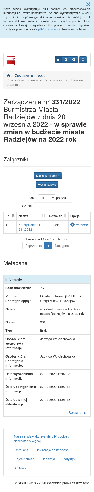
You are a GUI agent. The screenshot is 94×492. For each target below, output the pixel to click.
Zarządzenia (24, 75)
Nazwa (23, 216)
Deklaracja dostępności (52, 450)
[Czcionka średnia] (66, 59)
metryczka (82, 225)
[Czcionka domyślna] (58, 59)
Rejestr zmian (79, 412)
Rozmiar (55, 216)
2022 (41, 75)
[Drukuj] (83, 59)
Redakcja (48, 459)
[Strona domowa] (8, 75)
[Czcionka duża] (74, 59)
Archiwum (21, 468)
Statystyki (69, 459)
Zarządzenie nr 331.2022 (29, 226)
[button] (88, 4)
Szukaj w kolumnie (47, 176)
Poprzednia (33, 245)
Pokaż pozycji (47, 197)
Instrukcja (21, 450)
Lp (7, 216)
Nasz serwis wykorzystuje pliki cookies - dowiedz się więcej (42, 438)
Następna (62, 245)
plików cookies (47, 29)
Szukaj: (27, 205)
